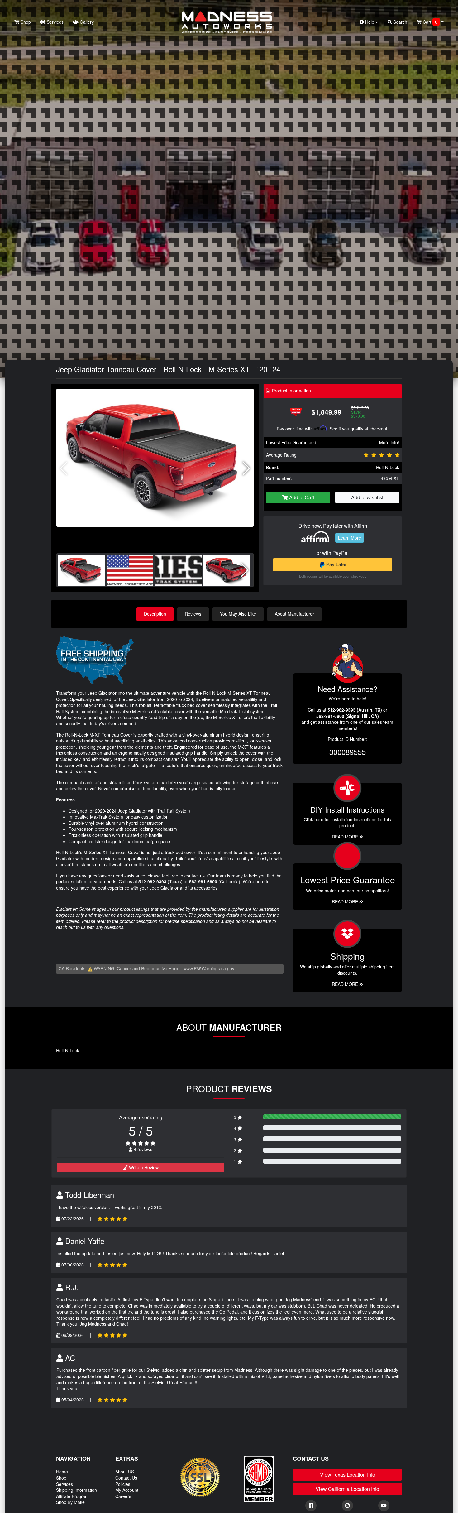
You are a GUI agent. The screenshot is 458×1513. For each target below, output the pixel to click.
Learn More (349, 538)
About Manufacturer (294, 614)
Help (369, 22)
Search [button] (399, 22)
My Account (126, 1490)
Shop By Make (70, 1502)
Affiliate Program (72, 1496)
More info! (389, 442)
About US (124, 1471)
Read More (345, 901)
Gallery (86, 22)
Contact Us (126, 1478)
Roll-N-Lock (387, 467)
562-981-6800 (203, 881)
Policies (122, 1484)
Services (54, 22)
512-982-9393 (152, 881)
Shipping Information (76, 1490)
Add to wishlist (367, 497)
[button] (246, 468)
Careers (123, 1496)
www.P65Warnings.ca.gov (209, 968)
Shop (25, 22)
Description (155, 614)
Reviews (193, 614)
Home (62, 1471)
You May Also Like (238, 614)
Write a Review (143, 1167)
